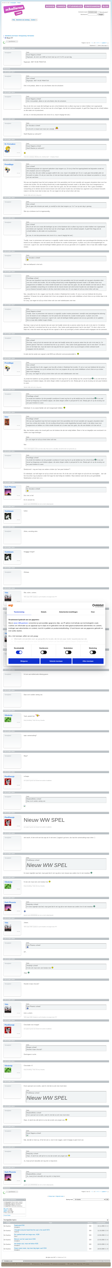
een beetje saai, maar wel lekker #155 (26, 1243)
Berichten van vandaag (23, 19)
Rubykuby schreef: (32, 904)
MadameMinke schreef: (34, 799)
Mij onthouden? (104, 12)
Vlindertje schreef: (32, 965)
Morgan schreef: (32, 1047)
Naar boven (106, 1261)
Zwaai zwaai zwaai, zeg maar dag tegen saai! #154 (30, 1248)
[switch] (44, 652)
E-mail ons (89, 1261)
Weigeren (24, 661)
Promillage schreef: (33, 278)
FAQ (13, 19)
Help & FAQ (79, 1264)
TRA (6, 593)
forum (19, 2)
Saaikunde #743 (19, 1225)
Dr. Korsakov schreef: (33, 125)
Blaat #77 (10, 38)
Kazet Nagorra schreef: (34, 55)
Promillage (9, 164)
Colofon (71, 1264)
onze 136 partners (21, 623)
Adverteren (37, 1264)
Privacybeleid (46, 1264)
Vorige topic (52, 1196)
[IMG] (5, 1211)
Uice (6, 417)
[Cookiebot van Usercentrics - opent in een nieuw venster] (94, 605)
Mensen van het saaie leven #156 (25, 1239)
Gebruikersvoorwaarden (58, 1264)
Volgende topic (59, 1196)
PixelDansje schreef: (33, 860)
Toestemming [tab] (19, 612)
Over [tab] (93, 612)
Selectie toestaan (56, 661)
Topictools (92, 45)
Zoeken (33, 19)
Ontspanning (23, 35)
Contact (87, 1264)
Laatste (104, 42)
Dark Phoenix (10, 487)
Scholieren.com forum (11, 35)
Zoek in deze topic (102, 45)
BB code (6, 1208)
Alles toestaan (88, 661)
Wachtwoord (84, 14)
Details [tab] (43, 612)
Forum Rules (7, 1215)
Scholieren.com (97, 1261)
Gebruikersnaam (82, 12)
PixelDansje (9, 776)
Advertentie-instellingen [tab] (68, 612)
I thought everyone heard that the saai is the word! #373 (32, 1230)
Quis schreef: (31, 78)
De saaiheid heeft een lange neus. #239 (26, 1234)
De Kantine (31, 35)
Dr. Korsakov (10, 144)
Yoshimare (9, 511)
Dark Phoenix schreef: (34, 945)
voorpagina (13, 2)
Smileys (6, 1210)
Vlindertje (8, 715)
